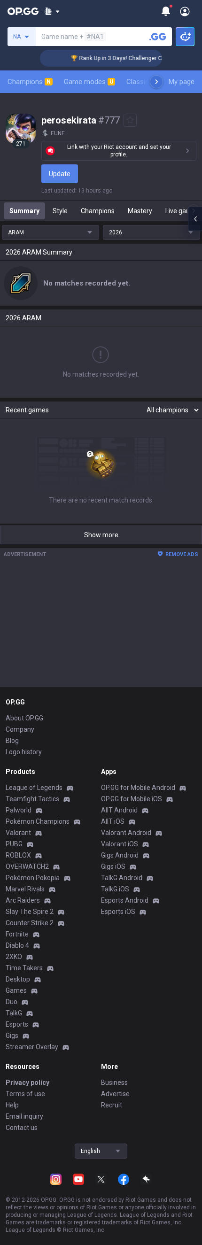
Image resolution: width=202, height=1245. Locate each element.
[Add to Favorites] (130, 120)
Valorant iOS (119, 844)
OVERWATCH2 (27, 866)
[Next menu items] (156, 81)
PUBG (14, 844)
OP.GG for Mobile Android (138, 787)
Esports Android (124, 900)
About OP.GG (24, 718)
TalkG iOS (115, 889)
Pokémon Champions (38, 821)
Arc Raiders (23, 900)
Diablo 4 (17, 945)
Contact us (22, 1127)
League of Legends (34, 787)
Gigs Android (120, 855)
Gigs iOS (113, 866)
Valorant (18, 832)
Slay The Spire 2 (30, 911)
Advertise (115, 1094)
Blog (12, 740)
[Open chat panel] (195, 219)
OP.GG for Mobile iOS (131, 799)
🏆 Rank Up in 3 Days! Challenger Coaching (122, 58)
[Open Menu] (184, 11)
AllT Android (119, 810)
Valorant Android (126, 832)
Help (12, 1105)
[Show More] (52, 11)
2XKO (14, 956)
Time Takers (24, 968)
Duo (11, 1001)
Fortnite (17, 934)
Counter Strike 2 (30, 923)
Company (20, 729)
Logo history (24, 752)
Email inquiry (24, 1116)
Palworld (18, 810)
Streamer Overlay (32, 1047)
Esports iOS (118, 911)
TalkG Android (121, 878)
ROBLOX (18, 855)
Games (16, 990)
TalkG (14, 1013)
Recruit (111, 1105)
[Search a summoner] (158, 36)
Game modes (88, 81)
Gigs (12, 1035)
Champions (29, 81)
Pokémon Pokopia (33, 878)
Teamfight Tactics (32, 799)
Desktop (18, 979)
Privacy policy (27, 1082)
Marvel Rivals (25, 889)
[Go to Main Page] (23, 11)
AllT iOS (112, 821)
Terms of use (25, 1094)
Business (114, 1082)
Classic (141, 81)
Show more (101, 535)
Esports (17, 1024)
